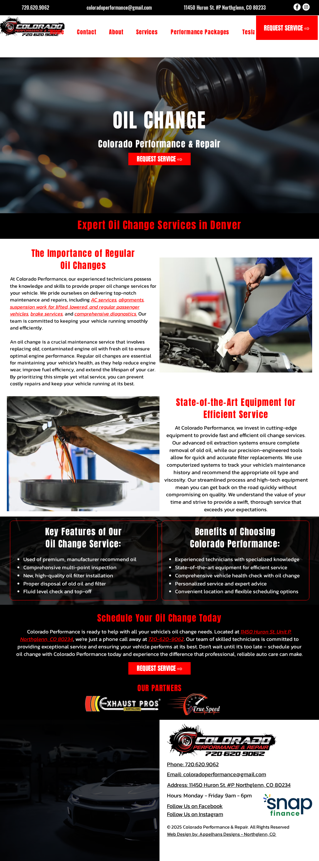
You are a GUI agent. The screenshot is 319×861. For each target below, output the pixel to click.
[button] (147, 32)
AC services (104, 299)
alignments (131, 299)
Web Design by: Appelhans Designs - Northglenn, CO (221, 834)
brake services (47, 313)
